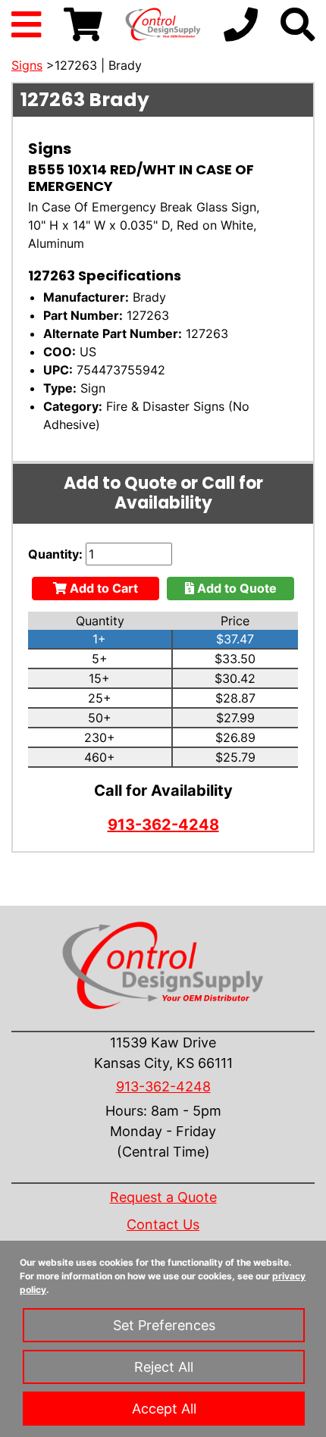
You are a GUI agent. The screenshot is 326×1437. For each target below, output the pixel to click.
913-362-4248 (163, 825)
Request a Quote (163, 1197)
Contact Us (163, 1224)
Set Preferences (164, 1325)
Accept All (164, 1409)
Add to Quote (235, 588)
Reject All (163, 1367)
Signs (26, 65)
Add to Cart (102, 588)
